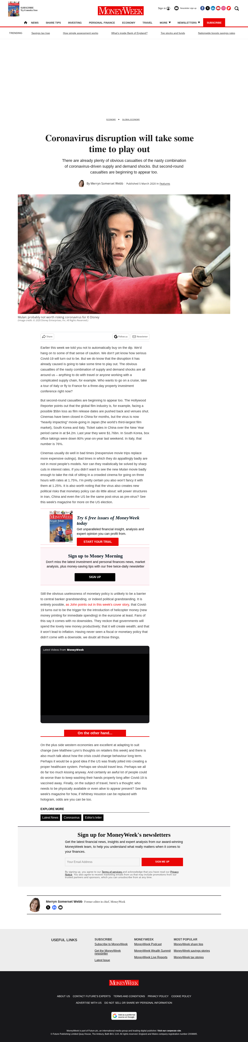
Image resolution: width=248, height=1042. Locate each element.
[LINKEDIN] (55, 907)
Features (165, 183)
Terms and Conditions (129, 999)
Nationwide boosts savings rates (216, 33)
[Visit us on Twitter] (208, 8)
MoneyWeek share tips (188, 947)
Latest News (50, 817)
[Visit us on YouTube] (218, 8)
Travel (148, 22)
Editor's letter (93, 817)
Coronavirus (72, 817)
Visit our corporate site (169, 1034)
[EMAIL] (61, 907)
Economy (128, 22)
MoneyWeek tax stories (189, 960)
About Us (63, 999)
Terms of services (112, 871)
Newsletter (142, 336)
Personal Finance (102, 22)
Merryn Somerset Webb (107, 183)
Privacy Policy (158, 999)
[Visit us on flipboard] (229, 8)
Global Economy (131, 119)
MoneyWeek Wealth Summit (152, 954)
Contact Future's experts (92, 999)
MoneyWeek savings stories (192, 954)
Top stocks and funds (173, 33)
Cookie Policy (181, 999)
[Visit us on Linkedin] (213, 8)
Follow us (123, 336)
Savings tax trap (40, 33)
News (34, 22)
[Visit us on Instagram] (223, 8)
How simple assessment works (80, 33)
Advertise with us (88, 1006)
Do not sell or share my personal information (138, 1006)
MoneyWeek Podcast (148, 947)
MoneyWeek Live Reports (150, 960)
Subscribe (214, 22)
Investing (75, 22)
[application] (94, 684)
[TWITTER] (49, 907)
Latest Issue (102, 963)
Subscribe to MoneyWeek (111, 947)
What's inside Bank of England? (129, 33)
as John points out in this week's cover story (97, 604)
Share (49, 336)
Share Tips (53, 22)
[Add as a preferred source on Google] (124, 1019)
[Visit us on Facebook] (202, 8)
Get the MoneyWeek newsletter (108, 956)
